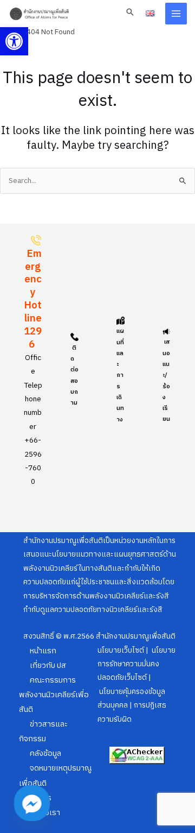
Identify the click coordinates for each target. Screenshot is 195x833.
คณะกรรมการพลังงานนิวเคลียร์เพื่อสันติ (54, 695)
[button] (14, 41)
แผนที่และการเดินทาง (120, 375)
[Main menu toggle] (176, 14)
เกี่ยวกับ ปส (48, 665)
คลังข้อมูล (45, 753)
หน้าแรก (43, 651)
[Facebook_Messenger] (32, 803)
